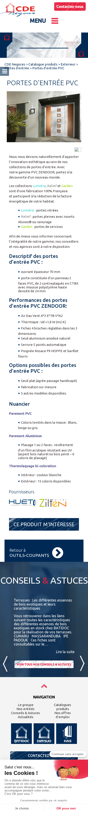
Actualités (25, 717)
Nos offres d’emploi (62, 715)
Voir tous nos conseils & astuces (44, 664)
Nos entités (25, 709)
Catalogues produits (62, 707)
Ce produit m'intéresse (44, 524)
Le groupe (25, 705)
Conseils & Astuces (25, 713)
